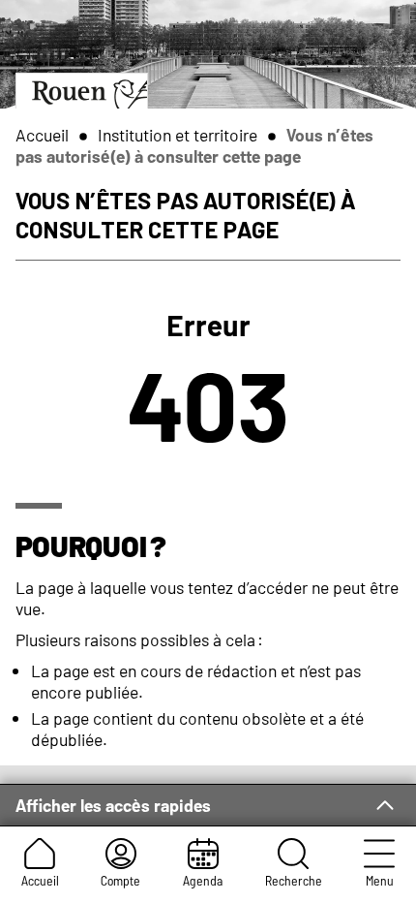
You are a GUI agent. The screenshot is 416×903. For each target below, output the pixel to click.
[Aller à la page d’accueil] (81, 91)
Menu (380, 880)
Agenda (203, 880)
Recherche (293, 880)
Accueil (40, 880)
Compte (120, 880)
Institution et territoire (177, 134)
